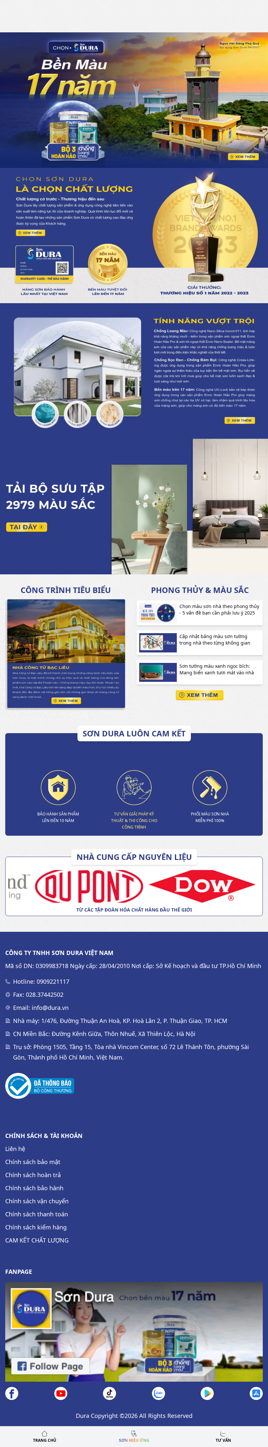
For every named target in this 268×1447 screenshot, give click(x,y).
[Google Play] (207, 1393)
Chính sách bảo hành (34, 1188)
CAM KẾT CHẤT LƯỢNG (37, 1240)
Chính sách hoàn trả (33, 1175)
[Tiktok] (109, 1393)
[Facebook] (11, 1393)
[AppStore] (256, 1393)
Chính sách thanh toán (36, 1214)
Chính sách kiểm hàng (36, 1227)
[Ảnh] (39, 1086)
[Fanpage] (134, 1331)
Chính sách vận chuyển (37, 1201)
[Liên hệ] (158, 1393)
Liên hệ (15, 1149)
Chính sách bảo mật (32, 1162)
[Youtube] (60, 1393)
